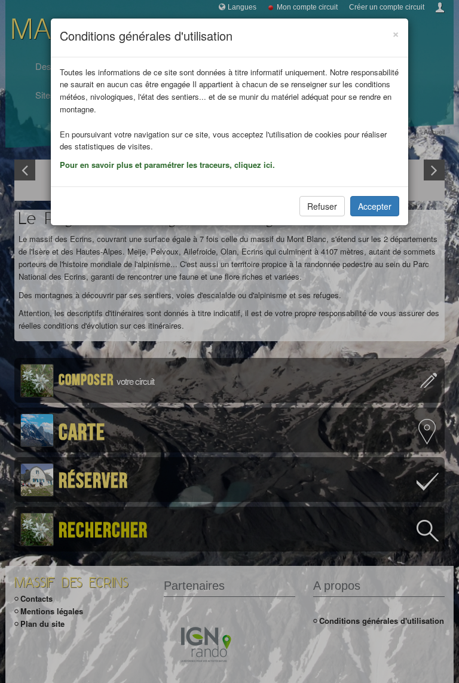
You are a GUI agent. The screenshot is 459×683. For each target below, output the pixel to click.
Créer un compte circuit (386, 7)
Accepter (374, 206)
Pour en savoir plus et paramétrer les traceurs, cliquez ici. (167, 164)
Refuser (322, 206)
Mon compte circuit (307, 7)
